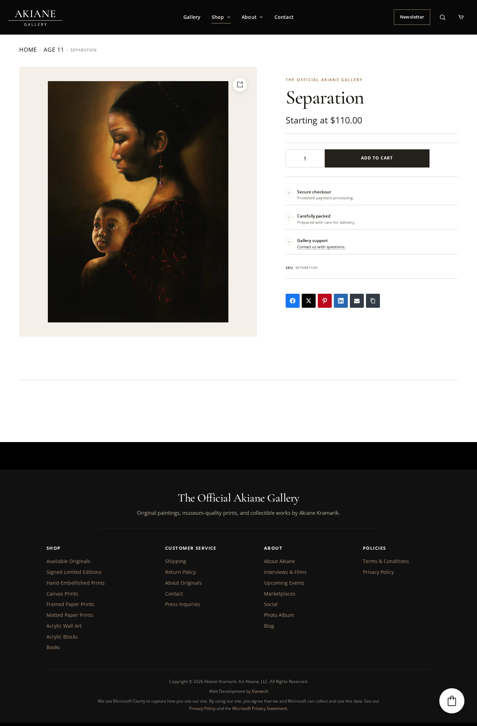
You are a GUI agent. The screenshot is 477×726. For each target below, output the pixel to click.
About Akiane (279, 561)
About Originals (183, 582)
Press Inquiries (182, 604)
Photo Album (279, 615)
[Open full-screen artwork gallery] (240, 84)
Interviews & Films (285, 572)
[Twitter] (309, 301)
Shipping (175, 561)
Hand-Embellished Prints (75, 582)
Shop (218, 17)
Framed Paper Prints (70, 604)
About (249, 17)
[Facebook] (293, 301)
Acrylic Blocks (62, 636)
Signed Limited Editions (74, 572)
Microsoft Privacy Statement (259, 708)
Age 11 (54, 50)
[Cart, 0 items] (461, 17)
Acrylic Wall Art (64, 625)
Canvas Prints (62, 593)
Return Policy (180, 572)
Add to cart (377, 158)
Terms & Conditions (386, 561)
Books (53, 647)
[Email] (357, 301)
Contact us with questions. (321, 246)
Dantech (260, 691)
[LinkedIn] (341, 301)
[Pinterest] (325, 301)
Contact (284, 17)
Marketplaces (279, 593)
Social (271, 604)
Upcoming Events (284, 582)
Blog (269, 625)
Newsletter (412, 17)
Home (28, 50)
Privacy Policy (378, 572)
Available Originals (68, 561)
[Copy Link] (373, 301)
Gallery (191, 17)
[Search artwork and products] (442, 17)
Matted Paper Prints (69, 615)
